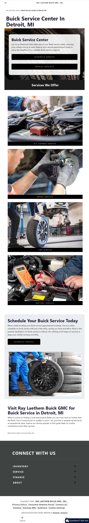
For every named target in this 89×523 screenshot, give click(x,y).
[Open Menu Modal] (5, 3)
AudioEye (42, 508)
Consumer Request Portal (41, 504)
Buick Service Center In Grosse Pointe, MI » (21, 433)
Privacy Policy (19, 504)
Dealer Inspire (60, 512)
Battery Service (45, 303)
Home (18, 10)
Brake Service (45, 197)
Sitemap (17, 508)
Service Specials (44, 67)
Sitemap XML (29, 508)
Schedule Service (44, 57)
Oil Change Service (45, 144)
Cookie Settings (57, 508)
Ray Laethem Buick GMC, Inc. (51, 501)
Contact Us (61, 504)
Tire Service (45, 250)
